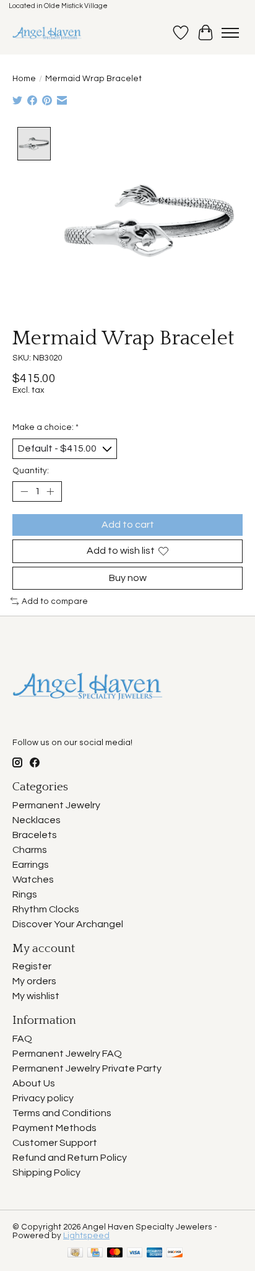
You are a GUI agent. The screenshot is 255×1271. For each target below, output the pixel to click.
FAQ (22, 1039)
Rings (24, 894)
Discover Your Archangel (67, 924)
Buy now (128, 578)
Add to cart (128, 525)
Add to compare (55, 601)
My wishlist (35, 996)
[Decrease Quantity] (24, 492)
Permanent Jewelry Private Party (87, 1068)
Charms (29, 850)
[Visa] (135, 1253)
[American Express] (155, 1253)
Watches (33, 879)
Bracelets (34, 835)
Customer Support (54, 1143)
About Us (33, 1083)
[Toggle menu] (230, 32)
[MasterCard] (115, 1253)
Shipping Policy (46, 1172)
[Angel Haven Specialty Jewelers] (47, 32)
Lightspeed (86, 1235)
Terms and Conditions (61, 1113)
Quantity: (30, 470)
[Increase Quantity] (50, 492)
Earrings (30, 865)
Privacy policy (43, 1098)
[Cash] (75, 1253)
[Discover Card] (174, 1253)
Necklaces (36, 820)
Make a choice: (45, 427)
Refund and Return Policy (69, 1158)
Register (31, 966)
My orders (34, 981)
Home (24, 78)
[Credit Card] (95, 1253)
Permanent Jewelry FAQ (67, 1054)
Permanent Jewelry (56, 805)
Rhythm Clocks (45, 909)
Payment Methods (54, 1128)
